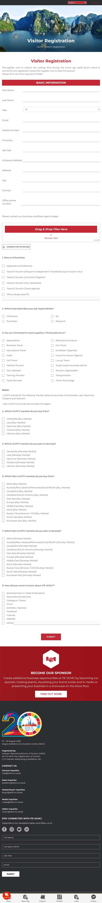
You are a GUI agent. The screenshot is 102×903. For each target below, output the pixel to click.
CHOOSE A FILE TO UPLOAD (17, 247)
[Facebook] (4, 829)
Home (40, 47)
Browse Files (51, 238)
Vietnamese (95, 3)
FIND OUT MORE (51, 694)
